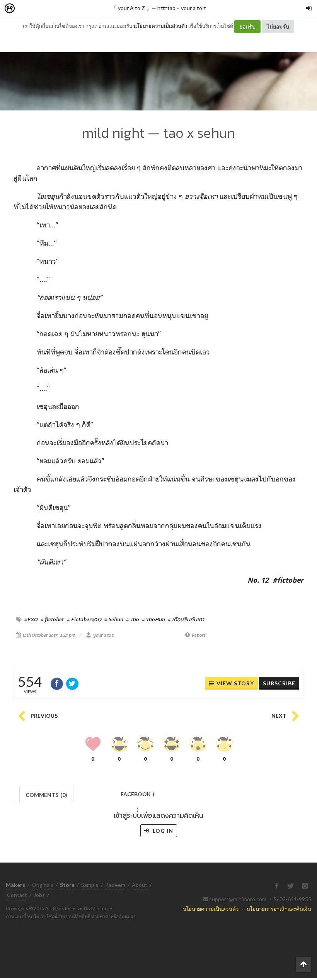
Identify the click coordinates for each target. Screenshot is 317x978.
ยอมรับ (247, 26)
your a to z (193, 8)
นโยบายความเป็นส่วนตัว (160, 26)
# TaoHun (153, 619)
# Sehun (113, 619)
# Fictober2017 (84, 619)
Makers (26, 9)
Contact (17, 895)
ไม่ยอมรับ (278, 26)
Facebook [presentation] (138, 796)
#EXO (31, 619)
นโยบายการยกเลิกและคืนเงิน (279, 908)
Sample (90, 884)
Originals (42, 884)
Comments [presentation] (46, 795)
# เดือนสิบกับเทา (186, 619)
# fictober (52, 619)
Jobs (39, 895)
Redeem (115, 884)
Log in (162, 830)
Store (53, 9)
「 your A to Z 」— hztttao (143, 8)
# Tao (132, 619)
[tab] (46, 794)
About (139, 884)
